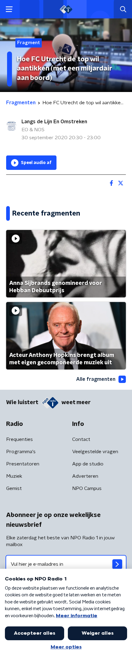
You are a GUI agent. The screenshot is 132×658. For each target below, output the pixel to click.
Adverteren (85, 476)
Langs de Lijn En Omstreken (54, 121)
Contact (81, 439)
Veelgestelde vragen (95, 451)
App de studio (87, 463)
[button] (9, 9)
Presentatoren (22, 463)
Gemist (14, 488)
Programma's (21, 451)
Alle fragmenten (95, 379)
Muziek (14, 476)
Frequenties (19, 439)
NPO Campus (87, 488)
